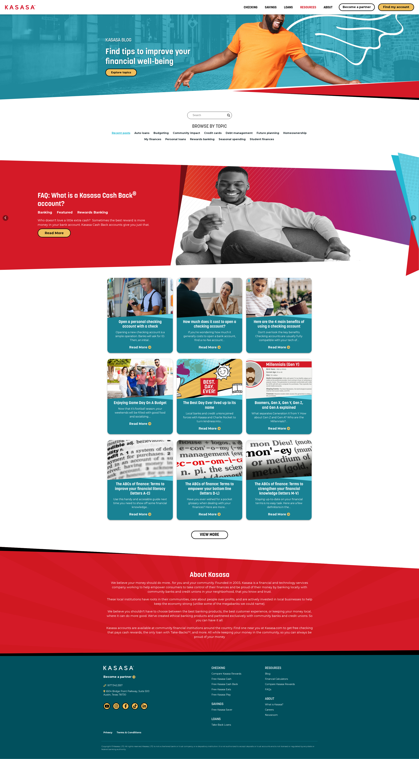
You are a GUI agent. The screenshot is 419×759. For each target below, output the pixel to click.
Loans (288, 7)
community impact (186, 133)
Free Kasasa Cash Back (224, 684)
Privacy (107, 732)
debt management (239, 133)
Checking (218, 668)
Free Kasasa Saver (221, 709)
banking (103, 212)
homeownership (295, 133)
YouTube (106, 706)
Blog (267, 673)
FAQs (268, 689)
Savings (271, 7)
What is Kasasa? (274, 704)
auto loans (141, 133)
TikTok (134, 706)
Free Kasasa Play (221, 694)
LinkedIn (144, 706)
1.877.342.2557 (115, 685)
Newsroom (271, 714)
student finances (262, 139)
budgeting (161, 133)
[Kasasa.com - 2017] (20, 7)
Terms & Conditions (129, 732)
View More (209, 535)
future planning (268, 133)
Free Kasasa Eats (221, 689)
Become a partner (357, 7)
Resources (273, 668)
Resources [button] (308, 7)
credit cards (213, 133)
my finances (152, 139)
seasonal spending (232, 139)
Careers (269, 709)
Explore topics (121, 72)
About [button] (328, 7)
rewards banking (202, 139)
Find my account (396, 7)
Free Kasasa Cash (221, 678)
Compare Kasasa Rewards (226, 673)
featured (45, 212)
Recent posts (121, 133)
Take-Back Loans (221, 724)
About (269, 699)
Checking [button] (250, 7)
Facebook (125, 706)
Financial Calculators (276, 678)
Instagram (116, 706)
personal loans (175, 139)
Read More (54, 233)
